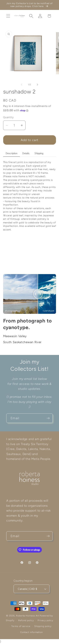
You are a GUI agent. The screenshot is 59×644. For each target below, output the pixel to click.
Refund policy (26, 620)
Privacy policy (45, 620)
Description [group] (11, 153)
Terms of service (20, 626)
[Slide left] (21, 84)
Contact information (31, 632)
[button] (8, 16)
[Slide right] (37, 84)
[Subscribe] (48, 418)
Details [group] (25, 153)
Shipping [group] (38, 153)
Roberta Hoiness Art (27, 615)
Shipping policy (43, 626)
